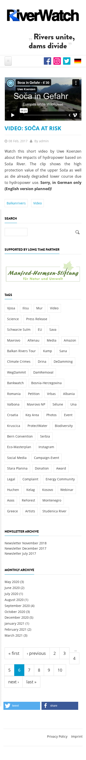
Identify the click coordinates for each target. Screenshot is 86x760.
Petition (34, 394)
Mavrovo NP (36, 404)
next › (13, 682)
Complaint (30, 479)
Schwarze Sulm (19, 329)
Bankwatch (15, 383)
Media (51, 340)
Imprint (77, 736)
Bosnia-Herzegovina (46, 383)
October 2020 (15, 611)
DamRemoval (43, 372)
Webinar (66, 489)
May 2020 (12, 582)
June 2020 (12, 588)
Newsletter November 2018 (26, 543)
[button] (21, 706)
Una (73, 404)
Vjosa (11, 308)
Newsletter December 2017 (25, 548)
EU (40, 329)
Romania (14, 394)
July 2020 (11, 594)
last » (31, 682)
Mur (39, 308)
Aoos (10, 500)
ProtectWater (37, 426)
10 (60, 670)
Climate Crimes (19, 361)
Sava (52, 329)
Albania (69, 394)
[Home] (43, 15)
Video (37, 203)
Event (68, 415)
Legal (11, 479)
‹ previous (36, 653)
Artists (30, 511)
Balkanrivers (16, 203)
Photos (51, 415)
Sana (63, 351)
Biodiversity (64, 426)
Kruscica (13, 426)
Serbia (45, 436)
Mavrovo (13, 340)
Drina (42, 361)
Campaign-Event (46, 457)
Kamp (47, 351)
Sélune (58, 404)
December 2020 (17, 617)
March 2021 (14, 635)
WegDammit (16, 372)
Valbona (13, 404)
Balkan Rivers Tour (21, 351)
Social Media (17, 457)
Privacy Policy (57, 736)
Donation (42, 468)
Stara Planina (17, 468)
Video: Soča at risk (33, 128)
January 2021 (15, 623)
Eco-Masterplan (19, 447)
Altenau (33, 340)
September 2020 (17, 605)
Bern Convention (20, 436)
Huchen (13, 489)
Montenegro (51, 500)
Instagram (46, 447)
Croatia (12, 415)
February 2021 (16, 629)
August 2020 (14, 600)
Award (61, 468)
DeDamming (63, 361)
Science (13, 319)
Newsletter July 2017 (20, 553)
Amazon (70, 340)
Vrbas (51, 394)
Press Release (36, 319)
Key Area (32, 415)
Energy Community (60, 479)
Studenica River (54, 511)
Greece (12, 511)
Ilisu (25, 308)
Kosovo (47, 489)
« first (13, 653)
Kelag (30, 489)
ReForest (28, 500)
